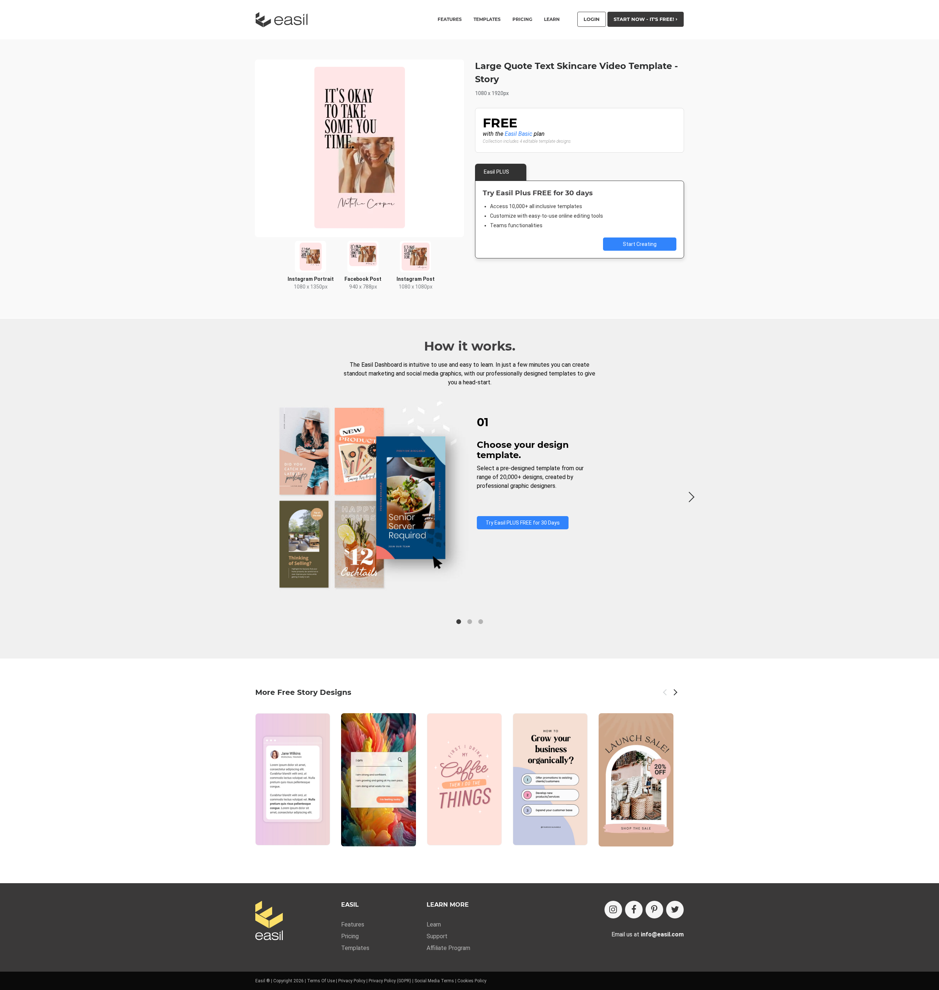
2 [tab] (469, 621)
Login (592, 19)
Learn (552, 19)
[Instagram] (613, 909)
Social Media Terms (434, 980)
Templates (355, 947)
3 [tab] (480, 621)
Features (352, 924)
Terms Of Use (321, 980)
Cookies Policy (471, 980)
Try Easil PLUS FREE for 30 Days (523, 523)
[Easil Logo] (284, 20)
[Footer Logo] (269, 921)
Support (437, 936)
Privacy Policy (351, 980)
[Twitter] (675, 909)
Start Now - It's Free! (645, 19)
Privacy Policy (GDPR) (390, 980)
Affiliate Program (448, 947)
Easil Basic (518, 133)
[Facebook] (634, 909)
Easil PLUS (496, 171)
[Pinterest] (654, 909)
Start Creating (640, 244)
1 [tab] (458, 621)
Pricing (522, 19)
